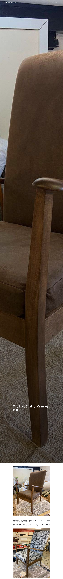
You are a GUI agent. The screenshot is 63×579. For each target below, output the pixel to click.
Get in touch (56, 2)
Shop (52, 2)
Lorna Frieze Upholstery (10, 2)
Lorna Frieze (15, 416)
